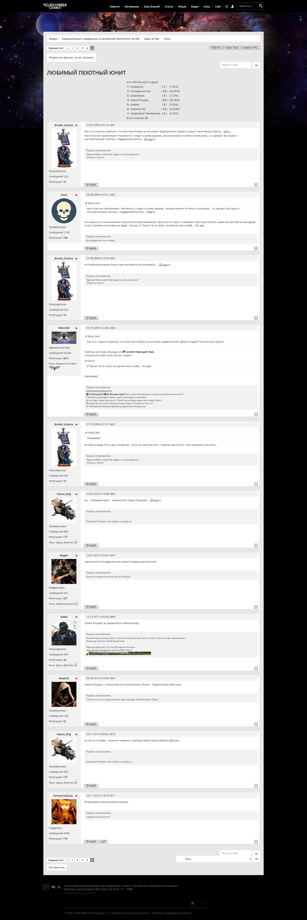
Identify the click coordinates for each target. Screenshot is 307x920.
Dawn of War (152, 38)
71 (113, 795)
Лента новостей (59, 887)
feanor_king (64, 494)
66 (113, 493)
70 (113, 734)
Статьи (169, 6)
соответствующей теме (139, 352)
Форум (182, 6)
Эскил (78, 57)
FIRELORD (64, 328)
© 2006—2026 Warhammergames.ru (85, 913)
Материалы (132, 6)
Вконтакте (53, 887)
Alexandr (64, 678)
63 (113, 258)
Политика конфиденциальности (171, 913)
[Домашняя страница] (103, 841)
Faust (64, 194)
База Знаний (152, 6)
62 (113, 194)
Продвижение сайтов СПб (80, 893)
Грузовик (88, 57)
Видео (195, 6)
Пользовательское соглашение (130, 913)
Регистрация (233, 6)
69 (113, 678)
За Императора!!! (115, 394)
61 (113, 125)
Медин (64, 555)
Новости (115, 6)
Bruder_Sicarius (64, 125)
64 (113, 327)
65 (113, 424)
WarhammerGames (55, 6)
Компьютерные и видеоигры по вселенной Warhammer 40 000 (100, 38)
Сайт (218, 6)
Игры (207, 6)
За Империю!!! (96, 394)
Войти (227, 6)
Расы (167, 38)
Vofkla (64, 616)
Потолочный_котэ (64, 795)
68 (113, 616)
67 (113, 555)
